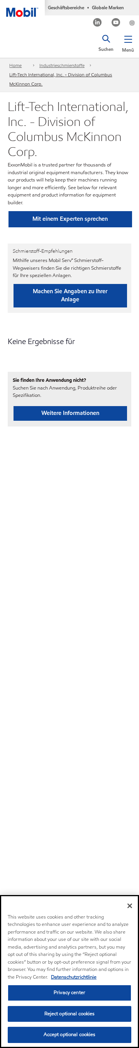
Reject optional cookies (69, 1013)
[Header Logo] (22, 8)
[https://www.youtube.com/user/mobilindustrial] (116, 23)
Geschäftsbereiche (66, 7)
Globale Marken (108, 7)
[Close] (129, 905)
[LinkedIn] (97, 23)
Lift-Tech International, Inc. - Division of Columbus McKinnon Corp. (60, 79)
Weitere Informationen (70, 413)
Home (15, 65)
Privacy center (69, 992)
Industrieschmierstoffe (62, 65)
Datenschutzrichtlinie (74, 977)
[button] (128, 42)
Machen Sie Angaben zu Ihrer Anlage (70, 295)
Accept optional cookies (70, 1034)
